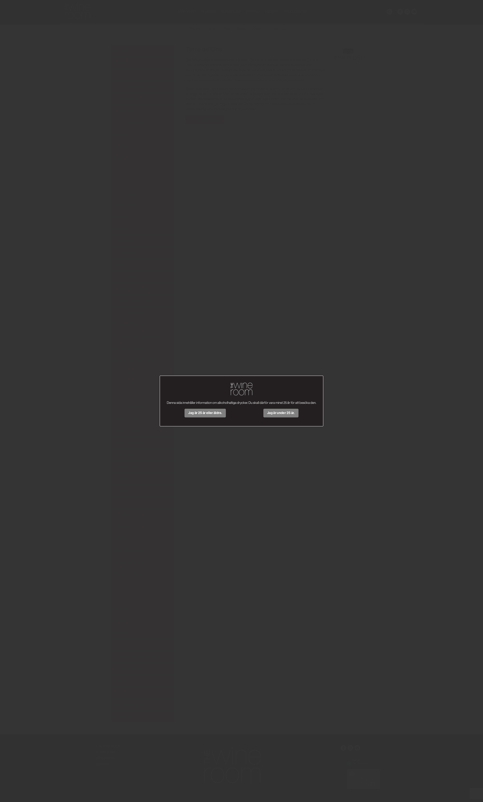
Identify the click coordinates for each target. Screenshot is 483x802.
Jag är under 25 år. (281, 413)
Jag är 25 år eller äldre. (205, 413)
